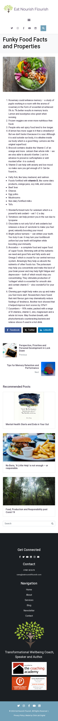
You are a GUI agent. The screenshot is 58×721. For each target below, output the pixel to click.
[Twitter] (12, 28)
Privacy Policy (19, 715)
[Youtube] (29, 28)
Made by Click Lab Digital (35, 715)
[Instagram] (17, 28)
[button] (29, 20)
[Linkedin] (35, 28)
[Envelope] (38, 557)
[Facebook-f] (23, 28)
